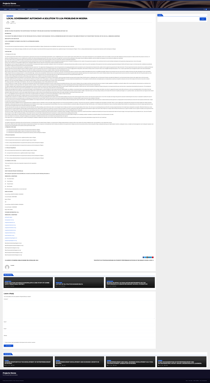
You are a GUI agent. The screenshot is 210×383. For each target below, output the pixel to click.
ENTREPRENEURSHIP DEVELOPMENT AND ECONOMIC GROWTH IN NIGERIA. (77, 362)
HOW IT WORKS (21, 9)
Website (5, 335)
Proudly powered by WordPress (8, 380)
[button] (204, 9)
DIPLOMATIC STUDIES (8, 281)
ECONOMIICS (7, 360)
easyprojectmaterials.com (10, 222)
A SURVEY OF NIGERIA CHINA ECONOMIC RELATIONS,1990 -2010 (22, 260)
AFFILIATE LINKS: (8, 217)
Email (5, 328)
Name (5, 321)
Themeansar (22, 380)
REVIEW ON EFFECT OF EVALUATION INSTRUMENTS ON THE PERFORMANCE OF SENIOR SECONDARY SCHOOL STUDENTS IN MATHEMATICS (127, 284)
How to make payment (32, 9)
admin (13, 21)
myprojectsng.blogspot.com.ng (11, 240)
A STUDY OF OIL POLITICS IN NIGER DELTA (69, 284)
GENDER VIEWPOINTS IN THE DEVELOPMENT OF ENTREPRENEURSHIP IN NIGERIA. (27, 362)
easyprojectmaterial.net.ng (10, 232)
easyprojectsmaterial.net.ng (10, 230)
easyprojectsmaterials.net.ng (10, 227)
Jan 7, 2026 (8, 365)
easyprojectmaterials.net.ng (10, 225)
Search (160, 15)
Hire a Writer (12, 9)
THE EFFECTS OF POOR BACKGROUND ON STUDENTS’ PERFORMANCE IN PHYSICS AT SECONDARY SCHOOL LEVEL (123, 260)
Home (5, 9)
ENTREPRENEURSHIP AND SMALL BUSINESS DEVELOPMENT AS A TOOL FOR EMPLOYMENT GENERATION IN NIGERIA (130, 362)
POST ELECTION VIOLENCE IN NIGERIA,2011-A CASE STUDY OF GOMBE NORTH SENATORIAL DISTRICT (27, 283)
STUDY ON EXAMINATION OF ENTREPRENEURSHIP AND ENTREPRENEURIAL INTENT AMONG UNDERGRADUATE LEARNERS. (180, 362)
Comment (6, 299)
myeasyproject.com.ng (9, 219)
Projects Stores (9, 3)
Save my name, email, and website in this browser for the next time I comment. (20, 342)
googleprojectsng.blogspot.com (11, 237)
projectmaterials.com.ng (9, 235)
